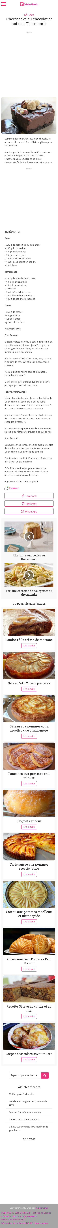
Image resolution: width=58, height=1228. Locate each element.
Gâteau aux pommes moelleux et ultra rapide (29, 914)
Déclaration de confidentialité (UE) (17, 1223)
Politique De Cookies (41, 1212)
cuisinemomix (41, 1207)
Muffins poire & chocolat (21, 1094)
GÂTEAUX (29, 14)
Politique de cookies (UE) (12, 1219)
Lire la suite (29, 645)
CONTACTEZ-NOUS (10, 1216)
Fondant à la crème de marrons (29, 640)
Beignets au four (29, 821)
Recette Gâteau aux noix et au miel (29, 1008)
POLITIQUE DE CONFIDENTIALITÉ (15, 1212)
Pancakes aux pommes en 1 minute (29, 776)
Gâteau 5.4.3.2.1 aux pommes (29, 683)
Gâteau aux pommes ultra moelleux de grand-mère (29, 728)
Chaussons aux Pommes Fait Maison (29, 961)
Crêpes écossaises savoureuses (29, 1054)
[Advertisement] (29, 63)
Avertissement (41, 1223)
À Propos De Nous (28, 1216)
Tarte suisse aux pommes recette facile (29, 866)
